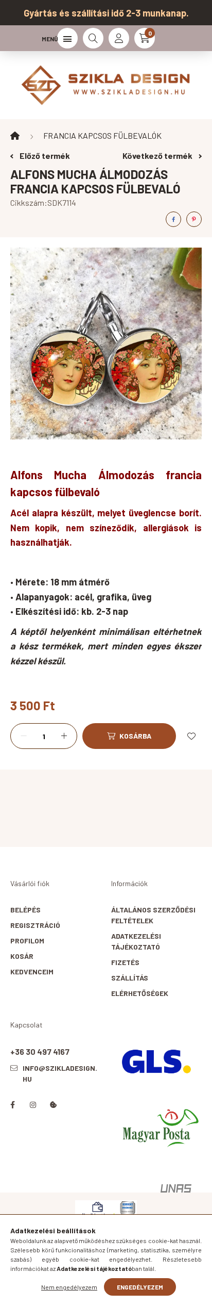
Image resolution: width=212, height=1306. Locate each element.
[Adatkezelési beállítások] (53, 1105)
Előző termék (44, 155)
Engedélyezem (140, 1287)
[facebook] (173, 219)
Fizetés (125, 962)
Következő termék (158, 155)
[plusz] (64, 736)
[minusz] (23, 736)
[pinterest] (194, 219)
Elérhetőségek (139, 993)
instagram (33, 1105)
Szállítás (129, 977)
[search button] (93, 38)
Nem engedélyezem (69, 1287)
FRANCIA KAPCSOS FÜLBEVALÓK (102, 135)
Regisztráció (35, 925)
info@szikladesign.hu (60, 1073)
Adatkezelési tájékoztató (136, 941)
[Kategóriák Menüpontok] (67, 38)
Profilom (27, 940)
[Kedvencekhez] (191, 736)
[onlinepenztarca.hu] (106, 1209)
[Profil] (119, 38)
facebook (12, 1105)
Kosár (21, 956)
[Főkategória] (15, 135)
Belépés (25, 909)
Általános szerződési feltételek (153, 915)
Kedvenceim (32, 971)
